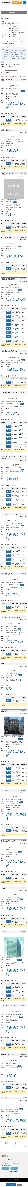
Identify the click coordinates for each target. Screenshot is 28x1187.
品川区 (10, 91)
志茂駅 (11, 50)
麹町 (16, 741)
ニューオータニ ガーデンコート (12, 514)
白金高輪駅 (12, 58)
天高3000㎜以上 (19, 39)
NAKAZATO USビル (8, 237)
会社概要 (5, 1168)
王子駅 (23, 50)
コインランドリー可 (7, 26)
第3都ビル (4, 888)
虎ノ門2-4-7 (14, 959)
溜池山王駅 (12, 56)
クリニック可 (14, 25)
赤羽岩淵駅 (6, 50)
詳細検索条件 (13, 12)
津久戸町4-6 (15, 899)
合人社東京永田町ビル (9, 351)
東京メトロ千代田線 (10, 630)
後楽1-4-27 (15, 290)
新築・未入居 (15, 32)
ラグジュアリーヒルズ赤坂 (10, 617)
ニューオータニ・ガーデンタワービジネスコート (13, 457)
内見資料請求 (9, 120)
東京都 (7, 91)
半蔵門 (16, 742)
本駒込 (15, 679)
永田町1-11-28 (17, 360)
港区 (10, 628)
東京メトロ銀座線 (10, 587)
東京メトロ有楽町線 (10, 741)
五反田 (11, 96)
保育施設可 (5, 23)
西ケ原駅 (6, 52)
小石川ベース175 (7, 174)
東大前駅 (22, 52)
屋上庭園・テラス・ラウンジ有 (9, 34)
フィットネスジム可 (7, 38)
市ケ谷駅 (17, 54)
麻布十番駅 (6, 58)
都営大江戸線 (9, 143)
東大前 (15, 680)
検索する (12, 1184)
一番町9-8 (16, 801)
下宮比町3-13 (16, 141)
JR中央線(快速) (9, 744)
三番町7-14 (16, 1016)
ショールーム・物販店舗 (8, 30)
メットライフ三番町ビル (9, 1005)
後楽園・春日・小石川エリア (12, 199)
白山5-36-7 (15, 675)
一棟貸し (4, 28)
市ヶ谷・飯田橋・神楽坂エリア (13, 139)
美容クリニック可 (17, 36)
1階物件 (14, 26)
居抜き (18, 28)
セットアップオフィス (7, 36)
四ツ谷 (14, 744)
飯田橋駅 (11, 54)
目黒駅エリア (9, 849)
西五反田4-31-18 (16, 91)
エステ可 (15, 38)
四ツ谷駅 (23, 54)
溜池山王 (16, 963)
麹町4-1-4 (16, 739)
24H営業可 (5, 43)
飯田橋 (13, 143)
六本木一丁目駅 (19, 56)
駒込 (11, 248)
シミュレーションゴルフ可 (8, 39)
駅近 (10, 23)
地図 (23, 90)
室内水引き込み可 (12, 28)
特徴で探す (4, 21)
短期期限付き (17, 30)
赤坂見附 (17, 406)
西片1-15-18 (15, 1109)
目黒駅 (24, 58)
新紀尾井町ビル (6, 574)
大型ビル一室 (15, 23)
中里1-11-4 (14, 246)
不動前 (12, 93)
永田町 (16, 362)
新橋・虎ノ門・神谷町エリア (12, 957)
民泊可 (21, 41)
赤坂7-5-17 (14, 628)
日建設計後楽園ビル (8, 279)
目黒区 (10, 852)
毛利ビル (4, 664)
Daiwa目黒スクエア (8, 841)
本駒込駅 (16, 52)
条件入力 (20, 1184)
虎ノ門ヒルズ (18, 962)
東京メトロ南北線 (10, 207)
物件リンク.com (10, 1179)
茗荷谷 (16, 204)
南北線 (3, 49)
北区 (10, 246)
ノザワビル (5, 790)
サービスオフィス (6, 32)
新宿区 (10, 141)
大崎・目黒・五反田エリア (12, 88)
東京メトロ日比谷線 (10, 962)
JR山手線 (8, 94)
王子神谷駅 (17, 50)
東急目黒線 (8, 93)
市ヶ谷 (12, 1019)
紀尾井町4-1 (16, 403)
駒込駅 (11, 52)
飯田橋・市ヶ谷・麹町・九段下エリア (14, 401)
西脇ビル (4, 711)
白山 (12, 205)
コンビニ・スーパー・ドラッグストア (11, 41)
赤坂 (16, 630)
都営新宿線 (8, 1019)
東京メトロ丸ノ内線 (10, 204)
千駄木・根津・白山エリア (12, 673)
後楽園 (15, 207)
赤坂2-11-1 (14, 1065)
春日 (13, 1111)
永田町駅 (6, 56)
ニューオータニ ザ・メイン (10, 392)
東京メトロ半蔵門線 (10, 362)
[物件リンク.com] (7, 2)
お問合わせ (14, 1168)
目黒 (11, 94)
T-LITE (3, 932)
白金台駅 (19, 58)
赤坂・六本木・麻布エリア (12, 626)
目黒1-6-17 (15, 852)
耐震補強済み (12, 43)
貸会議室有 (21, 32)
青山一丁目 (17, 632)
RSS (14, 1174)
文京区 (10, 201)
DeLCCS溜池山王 (7, 1054)
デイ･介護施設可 (6, 25)
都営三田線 (8, 205)
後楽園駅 (6, 54)
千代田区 (11, 360)
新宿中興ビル (6, 130)
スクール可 (20, 26)
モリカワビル (6, 1098)
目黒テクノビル (6, 80)
